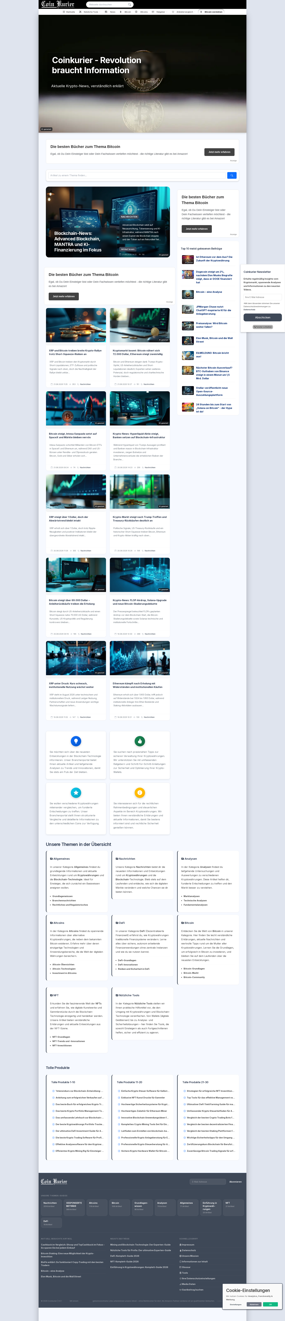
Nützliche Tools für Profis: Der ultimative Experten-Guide (140, 1250)
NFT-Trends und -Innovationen (68, 1041)
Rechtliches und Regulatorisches (70, 905)
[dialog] (252, 1296)
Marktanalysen (192, 896)
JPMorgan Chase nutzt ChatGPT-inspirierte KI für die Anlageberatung (213, 310)
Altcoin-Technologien (64, 968)
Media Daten (188, 1284)
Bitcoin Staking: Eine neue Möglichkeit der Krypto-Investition (67, 1255)
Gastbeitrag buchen (192, 1289)
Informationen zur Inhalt (195, 1261)
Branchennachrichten (64, 900)
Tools (185, 1273)
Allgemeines (61, 858)
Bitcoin (189, 922)
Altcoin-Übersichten (63, 964)
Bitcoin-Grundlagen (194, 968)
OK (270, 1304)
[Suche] (129, 5)
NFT (56, 995)
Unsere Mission (190, 1256)
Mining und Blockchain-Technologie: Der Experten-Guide (140, 1244)
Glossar (186, 1267)
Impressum (188, 1244)
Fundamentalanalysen (196, 905)
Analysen (190, 858)
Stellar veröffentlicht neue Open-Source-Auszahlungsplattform (212, 391)
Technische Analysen (195, 900)
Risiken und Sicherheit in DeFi (133, 969)
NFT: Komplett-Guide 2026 (124, 1261)
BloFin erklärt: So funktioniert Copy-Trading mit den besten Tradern (72, 1264)
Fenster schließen (264, 327)
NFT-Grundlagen (61, 1037)
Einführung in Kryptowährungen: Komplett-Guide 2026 (139, 1267)
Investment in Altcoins (64, 973)
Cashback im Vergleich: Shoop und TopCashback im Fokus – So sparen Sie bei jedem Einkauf (72, 1246)
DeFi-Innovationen (128, 964)
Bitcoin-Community (194, 977)
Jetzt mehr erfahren (219, 152)
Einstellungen (235, 1305)
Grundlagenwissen (62, 896)
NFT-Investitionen (62, 1045)
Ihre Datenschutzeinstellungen (198, 1278)
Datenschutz (189, 1250)
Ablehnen (254, 1304)
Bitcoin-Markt (191, 973)
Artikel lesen (127, 249)
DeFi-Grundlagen (127, 960)
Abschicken (262, 317)
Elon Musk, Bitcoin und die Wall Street (61, 1276)
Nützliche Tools (128, 995)
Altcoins (58, 922)
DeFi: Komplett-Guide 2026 (124, 1256)
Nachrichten (85, 384)
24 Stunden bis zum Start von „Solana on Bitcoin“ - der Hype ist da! (214, 408)
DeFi (121, 922)
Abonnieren (235, 1181)
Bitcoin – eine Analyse (209, 291)
